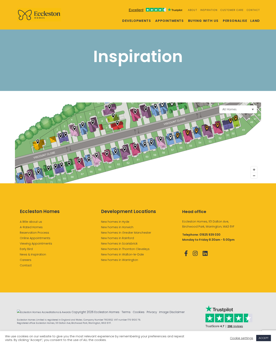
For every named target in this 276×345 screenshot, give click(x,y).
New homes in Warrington (119, 260)
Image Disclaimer (172, 312)
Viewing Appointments (36, 244)
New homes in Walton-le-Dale (122, 254)
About (192, 10)
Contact (253, 10)
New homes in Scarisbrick (119, 244)
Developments (136, 20)
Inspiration (208, 10)
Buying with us (203, 20)
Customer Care (232, 10)
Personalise (235, 20)
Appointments (169, 20)
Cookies (138, 312)
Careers (25, 260)
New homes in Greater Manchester (126, 233)
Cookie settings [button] (241, 338)
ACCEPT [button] (264, 338)
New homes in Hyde (115, 222)
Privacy (152, 312)
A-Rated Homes (31, 227)
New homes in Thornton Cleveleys (125, 249)
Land (255, 20)
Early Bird (26, 249)
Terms (126, 312)
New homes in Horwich (117, 227)
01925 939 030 (209, 235)
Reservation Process (34, 233)
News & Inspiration (33, 254)
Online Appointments (35, 238)
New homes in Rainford (117, 238)
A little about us (31, 222)
